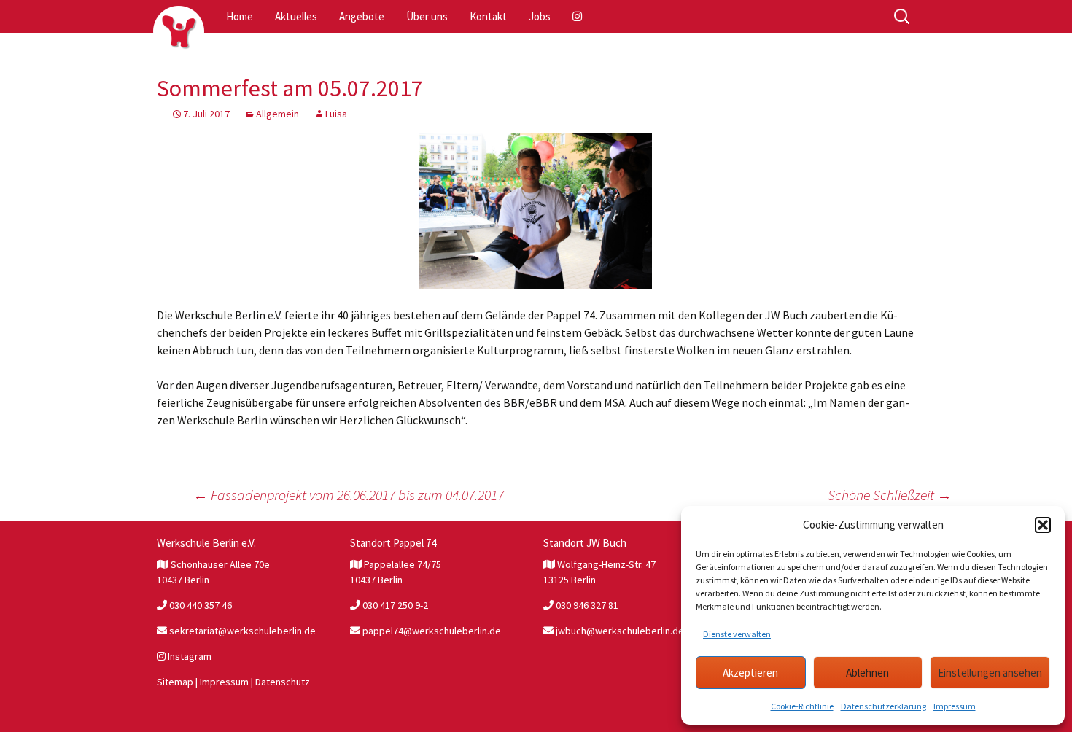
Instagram (188, 656)
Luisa (336, 113)
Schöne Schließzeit (890, 495)
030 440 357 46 (199, 605)
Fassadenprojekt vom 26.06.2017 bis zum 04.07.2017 (348, 495)
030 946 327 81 (586, 605)
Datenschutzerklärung (883, 706)
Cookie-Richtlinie (802, 706)
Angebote (361, 16)
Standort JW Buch (584, 543)
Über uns (427, 16)
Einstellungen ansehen (990, 673)
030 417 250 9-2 (394, 605)
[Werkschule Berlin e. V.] (178, 31)
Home (239, 16)
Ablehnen (867, 673)
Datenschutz (282, 681)
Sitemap (175, 681)
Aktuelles (296, 16)
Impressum (954, 706)
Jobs (540, 16)
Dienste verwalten (737, 633)
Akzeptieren (750, 673)
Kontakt (488, 16)
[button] (1043, 525)
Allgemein (277, 113)
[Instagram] (578, 16)
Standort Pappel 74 (393, 543)
